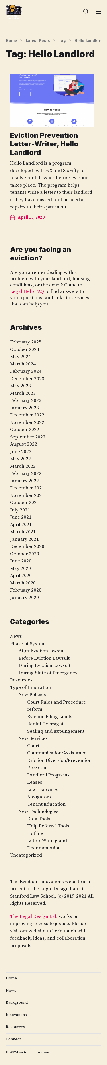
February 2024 (25, 371)
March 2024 (23, 364)
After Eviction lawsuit (42, 651)
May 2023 (20, 386)
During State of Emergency (48, 673)
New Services (33, 738)
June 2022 (20, 451)
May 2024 (20, 356)
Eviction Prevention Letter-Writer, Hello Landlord (44, 144)
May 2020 (20, 568)
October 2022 (24, 429)
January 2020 (24, 597)
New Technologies (38, 811)
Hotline (35, 833)
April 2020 (21, 575)
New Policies (32, 694)
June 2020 (20, 561)
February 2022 (25, 473)
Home (11, 41)
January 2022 (24, 481)
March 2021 (23, 532)
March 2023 (23, 393)
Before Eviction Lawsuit (44, 658)
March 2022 (23, 466)
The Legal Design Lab (34, 916)
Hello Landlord (89, 41)
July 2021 (20, 510)
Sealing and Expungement (55, 731)
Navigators (39, 797)
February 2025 (25, 342)
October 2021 (24, 502)
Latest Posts (37, 41)
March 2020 (23, 583)
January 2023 (24, 408)
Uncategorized (26, 855)
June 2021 (20, 517)
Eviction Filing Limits (49, 717)
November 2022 (27, 422)
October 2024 (24, 349)
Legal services (42, 790)
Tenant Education (46, 804)
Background (17, 1002)
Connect (13, 1039)
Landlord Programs (48, 775)
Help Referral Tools (48, 826)
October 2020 (24, 554)
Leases (34, 782)
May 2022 (20, 459)
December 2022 (27, 415)
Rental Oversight (45, 724)
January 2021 (24, 539)
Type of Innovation (30, 687)
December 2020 (27, 546)
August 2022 (23, 444)
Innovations (16, 1014)
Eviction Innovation (33, 1052)
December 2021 (27, 488)
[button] (86, 11)
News (16, 636)
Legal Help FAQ (27, 291)
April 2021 (21, 524)
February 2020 (25, 590)
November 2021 (27, 495)
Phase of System (28, 644)
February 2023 (25, 400)
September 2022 (27, 437)
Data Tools (38, 819)
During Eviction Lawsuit (44, 665)
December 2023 (27, 379)
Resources (21, 680)
